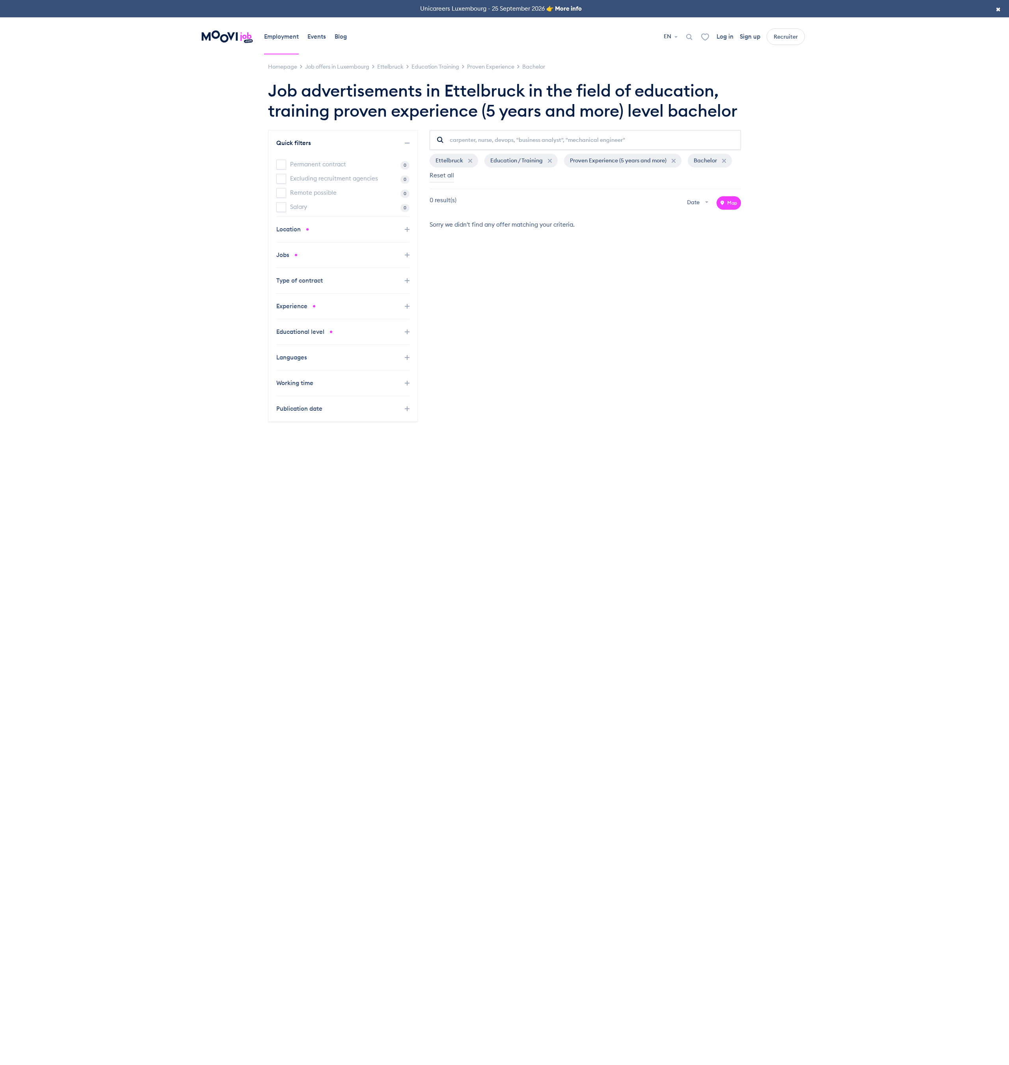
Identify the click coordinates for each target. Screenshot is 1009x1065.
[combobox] (698, 202)
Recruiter (786, 36)
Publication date (300, 408)
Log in (725, 36)
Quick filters (294, 143)
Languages (292, 357)
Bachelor (706, 160)
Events (316, 36)
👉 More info (564, 8)
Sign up (750, 36)
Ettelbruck (450, 160)
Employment (281, 36)
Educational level (301, 331)
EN (668, 36)
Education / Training (517, 160)
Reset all (442, 175)
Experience (292, 306)
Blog (341, 36)
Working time (295, 383)
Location (289, 229)
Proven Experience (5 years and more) (619, 160)
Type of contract (300, 280)
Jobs (283, 255)
